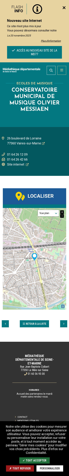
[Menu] (61, 70)
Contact (22, 417)
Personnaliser (50, 468)
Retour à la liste (36, 323)
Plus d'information (51, 40)
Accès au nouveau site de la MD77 (36, 52)
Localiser (41, 196)
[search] (51, 70)
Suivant (63, 323)
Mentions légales (28, 420)
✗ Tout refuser (20, 468)
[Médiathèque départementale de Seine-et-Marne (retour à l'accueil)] (21, 70)
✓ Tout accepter (34, 460)
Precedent (5, 323)
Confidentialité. (36, 453)
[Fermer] (64, 7)
